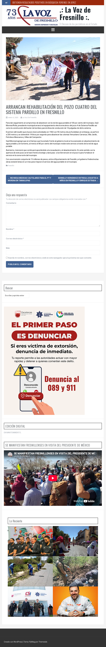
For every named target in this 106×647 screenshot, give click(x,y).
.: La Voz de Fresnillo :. (75, 13)
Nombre (10, 229)
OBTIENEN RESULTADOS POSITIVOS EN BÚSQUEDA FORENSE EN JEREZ (72, 561)
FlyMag (32, 642)
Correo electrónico (15, 239)
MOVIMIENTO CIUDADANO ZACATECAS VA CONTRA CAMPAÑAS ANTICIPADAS (73, 591)
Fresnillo (11, 166)
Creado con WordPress (13, 642)
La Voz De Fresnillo (29, 117)
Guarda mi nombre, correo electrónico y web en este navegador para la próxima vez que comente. (50, 258)
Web (8, 248)
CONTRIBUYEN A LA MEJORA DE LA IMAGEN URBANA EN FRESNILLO (28, 561)
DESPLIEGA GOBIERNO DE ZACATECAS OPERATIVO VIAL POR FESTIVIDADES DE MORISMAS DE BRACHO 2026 (72, 532)
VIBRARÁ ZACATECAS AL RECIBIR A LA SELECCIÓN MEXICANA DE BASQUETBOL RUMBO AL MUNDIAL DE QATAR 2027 (30, 532)
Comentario (11, 203)
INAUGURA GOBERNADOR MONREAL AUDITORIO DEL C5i (37, 2)
